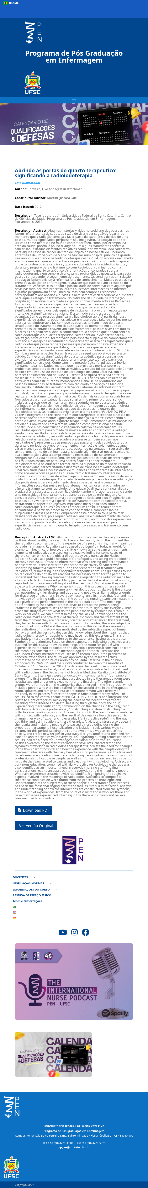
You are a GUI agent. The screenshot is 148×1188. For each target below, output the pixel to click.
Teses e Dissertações (27, 901)
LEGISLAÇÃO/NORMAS (28, 883)
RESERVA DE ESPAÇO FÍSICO (32, 895)
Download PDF (36, 810)
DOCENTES (20, 877)
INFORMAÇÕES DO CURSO (31, 889)
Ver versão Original (36, 825)
